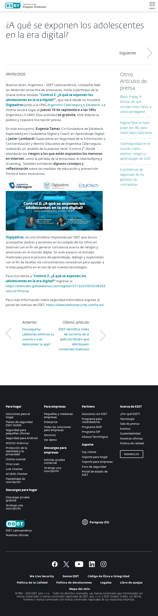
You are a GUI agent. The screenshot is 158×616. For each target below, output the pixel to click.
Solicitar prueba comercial (54, 461)
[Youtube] (79, 566)
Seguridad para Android (22, 438)
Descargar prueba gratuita (17, 498)
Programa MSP (92, 427)
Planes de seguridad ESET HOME (19, 423)
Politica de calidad (132, 443)
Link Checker (14, 469)
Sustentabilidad (130, 433)
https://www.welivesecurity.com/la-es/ (75, 305)
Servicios (50, 435)
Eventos (125, 428)
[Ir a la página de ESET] (25, 6)
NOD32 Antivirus (17, 443)
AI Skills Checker (17, 474)
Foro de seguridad (94, 466)
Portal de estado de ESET (95, 473)
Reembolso (131, 454)
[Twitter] (66, 566)
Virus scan (12, 464)
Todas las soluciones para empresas (57, 428)
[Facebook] (55, 566)
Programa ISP (91, 432)
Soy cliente (89, 452)
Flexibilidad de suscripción (15, 480)
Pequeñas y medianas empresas (58, 415)
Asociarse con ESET (94, 414)
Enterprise (50, 422)
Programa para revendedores (92, 420)
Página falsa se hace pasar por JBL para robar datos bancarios (136, 128)
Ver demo (50, 440)
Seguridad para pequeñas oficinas (18, 431)
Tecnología (127, 419)
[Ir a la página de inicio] (15, 523)
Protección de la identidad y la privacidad (16, 451)
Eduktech (93, 105)
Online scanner (16, 459)
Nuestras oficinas (131, 438)
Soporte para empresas (97, 461)
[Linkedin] (92, 566)
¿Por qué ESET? (130, 414)
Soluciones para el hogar (18, 415)
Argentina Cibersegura (64, 105)
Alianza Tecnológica (95, 437)
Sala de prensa (129, 423)
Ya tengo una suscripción (14, 506)
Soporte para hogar (95, 457)
